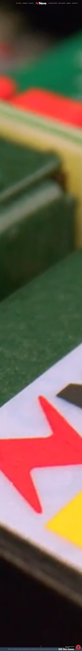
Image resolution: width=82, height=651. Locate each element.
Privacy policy (70, 649)
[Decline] (80, 649)
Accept (60, 649)
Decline (65, 649)
